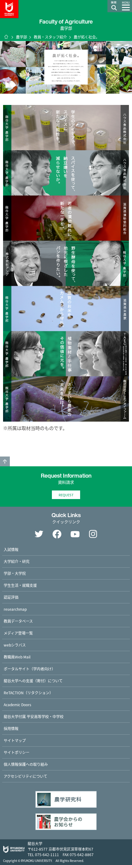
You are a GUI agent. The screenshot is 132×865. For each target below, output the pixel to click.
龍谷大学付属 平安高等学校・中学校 (34, 716)
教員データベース (18, 621)
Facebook (57, 534)
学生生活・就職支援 (20, 585)
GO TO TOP (5, 461)
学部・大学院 (15, 573)
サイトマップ (15, 740)
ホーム (6, 37)
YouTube (75, 534)
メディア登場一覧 (18, 633)
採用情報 (11, 728)
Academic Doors (17, 704)
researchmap (15, 609)
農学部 (21, 36)
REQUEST (66, 494)
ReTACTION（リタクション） (28, 692)
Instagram (93, 534)
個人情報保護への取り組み (26, 764)
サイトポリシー (16, 752)
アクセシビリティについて (25, 776)
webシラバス (15, 644)
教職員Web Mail (17, 656)
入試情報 (11, 549)
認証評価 (11, 597)
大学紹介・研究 (16, 561)
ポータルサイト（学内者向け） (29, 668)
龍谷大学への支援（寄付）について (33, 680)
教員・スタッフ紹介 (50, 36)
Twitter (39, 534)
